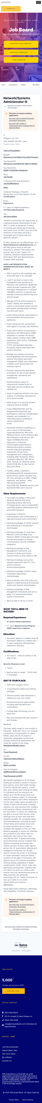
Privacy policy (16, 950)
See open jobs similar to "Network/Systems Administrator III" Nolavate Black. (22, 126)
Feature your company (21, 43)
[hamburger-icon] (38, 2)
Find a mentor (19, 60)
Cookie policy (26, 950)
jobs (3, 85)
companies (13, 85)
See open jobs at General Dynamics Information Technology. (21, 119)
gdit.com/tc (8, 885)
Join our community (19, 52)
